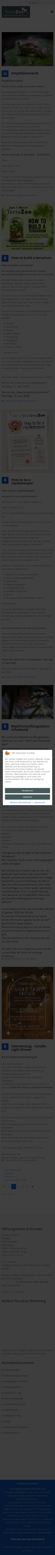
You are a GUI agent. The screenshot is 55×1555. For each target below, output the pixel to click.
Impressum (39, 802)
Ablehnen (27, 797)
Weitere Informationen (20, 802)
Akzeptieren (27, 790)
